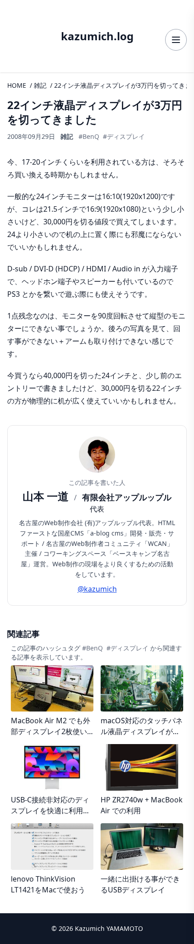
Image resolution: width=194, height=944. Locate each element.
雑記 (40, 85)
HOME (16, 85)
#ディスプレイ (124, 136)
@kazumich (97, 589)
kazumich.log (97, 36)
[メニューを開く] (176, 40)
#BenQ (89, 136)
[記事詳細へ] (52, 701)
